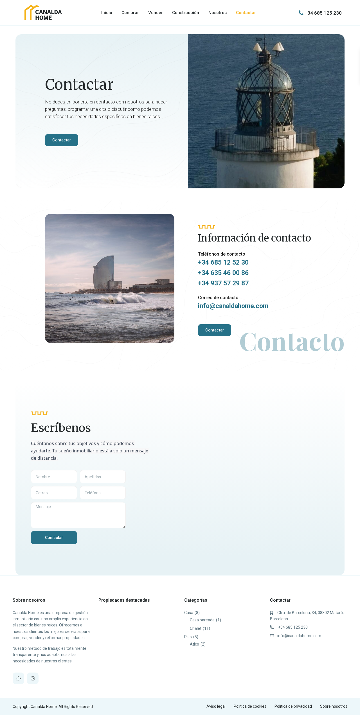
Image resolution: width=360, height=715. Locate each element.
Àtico (194, 644)
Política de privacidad (293, 706)
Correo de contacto (218, 297)
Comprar (130, 12)
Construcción (185, 12)
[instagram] (33, 678)
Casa (188, 612)
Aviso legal (216, 706)
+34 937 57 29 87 (223, 283)
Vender (155, 12)
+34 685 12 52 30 (223, 262)
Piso (188, 637)
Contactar (246, 12)
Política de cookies (250, 706)
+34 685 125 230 (323, 12)
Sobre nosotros (333, 706)
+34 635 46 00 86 (223, 273)
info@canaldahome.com (233, 306)
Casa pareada (202, 620)
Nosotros (217, 12)
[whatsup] (18, 678)
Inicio (106, 12)
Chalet (195, 628)
